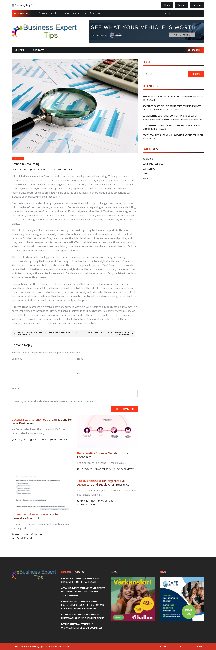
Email (80, 373)
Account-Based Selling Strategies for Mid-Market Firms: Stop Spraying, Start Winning (172, 108)
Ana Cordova (39, 440)
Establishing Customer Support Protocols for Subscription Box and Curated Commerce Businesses (173, 117)
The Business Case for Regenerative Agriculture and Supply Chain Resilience (103, 482)
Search (195, 50)
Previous (165, 13)
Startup (147, 178)
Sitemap (197, 5)
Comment (17, 358)
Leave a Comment (64, 169)
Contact (181, 5)
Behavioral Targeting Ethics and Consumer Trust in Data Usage (173, 98)
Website (16, 388)
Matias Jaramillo (41, 169)
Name (81, 358)
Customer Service (153, 164)
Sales (146, 173)
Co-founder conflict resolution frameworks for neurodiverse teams (171, 127)
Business (18, 158)
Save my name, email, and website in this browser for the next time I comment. (54, 401)
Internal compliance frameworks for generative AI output (35, 516)
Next (169, 13)
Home (167, 5)
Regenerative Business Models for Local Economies (103, 455)
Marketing (149, 168)
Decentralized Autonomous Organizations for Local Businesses (42, 421)
